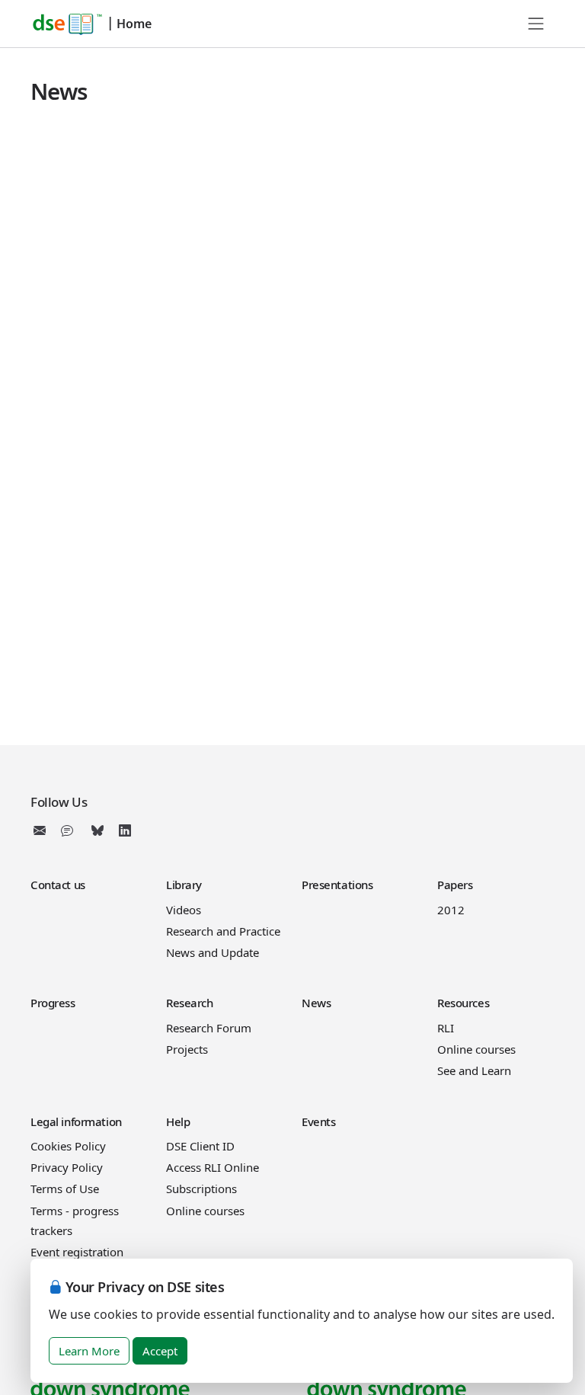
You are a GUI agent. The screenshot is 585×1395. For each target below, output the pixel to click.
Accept (159, 1350)
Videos (183, 909)
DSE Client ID (200, 1145)
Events (318, 1121)
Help (178, 1121)
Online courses (476, 1049)
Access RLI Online (212, 1167)
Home (134, 23)
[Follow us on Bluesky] (97, 830)
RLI (445, 1027)
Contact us (57, 884)
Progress (52, 1002)
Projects (187, 1049)
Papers (454, 884)
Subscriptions (201, 1188)
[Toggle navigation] (536, 24)
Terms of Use (64, 1188)
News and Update (212, 952)
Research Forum (208, 1027)
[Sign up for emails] (42, 830)
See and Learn (474, 1070)
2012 (451, 909)
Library (184, 884)
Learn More (89, 1350)
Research (189, 1002)
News (316, 1002)
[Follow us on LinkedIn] (125, 830)
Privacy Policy (66, 1167)
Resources (463, 1002)
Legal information (76, 1121)
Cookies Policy (68, 1145)
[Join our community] (70, 830)
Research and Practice (223, 931)
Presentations (337, 884)
